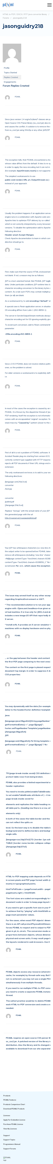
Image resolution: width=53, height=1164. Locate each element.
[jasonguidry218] (12, 64)
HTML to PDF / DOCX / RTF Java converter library (25, 14)
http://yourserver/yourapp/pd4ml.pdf (21, 518)
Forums (6, 18)
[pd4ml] (11, 5)
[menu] (49, 5)
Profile (6, 68)
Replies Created (11, 77)
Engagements (10, 82)
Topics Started (10, 72)
